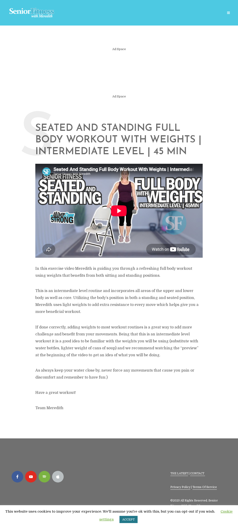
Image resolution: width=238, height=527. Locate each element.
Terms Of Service (204, 487)
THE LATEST (179, 473)
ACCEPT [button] (128, 519)
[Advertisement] (119, 72)
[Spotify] (44, 476)
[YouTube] (31, 476)
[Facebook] (17, 476)
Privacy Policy (180, 487)
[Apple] (58, 476)
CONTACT (197, 473)
